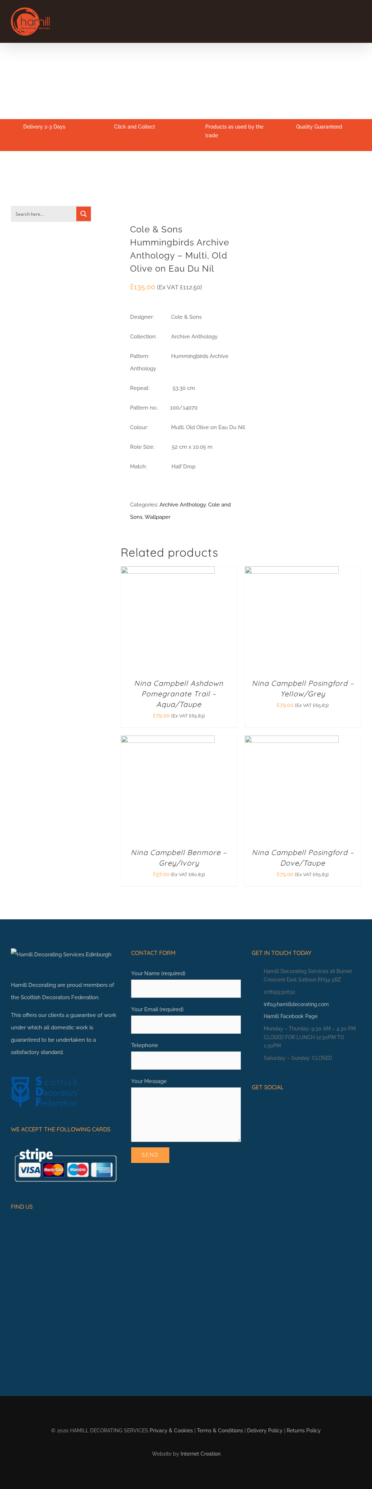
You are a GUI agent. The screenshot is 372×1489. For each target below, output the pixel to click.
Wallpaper (157, 517)
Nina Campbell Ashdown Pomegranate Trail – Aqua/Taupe (178, 694)
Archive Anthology (182, 504)
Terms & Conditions (220, 1430)
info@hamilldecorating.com (296, 1004)
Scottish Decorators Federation (59, 997)
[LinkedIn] (277, 1107)
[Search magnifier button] (83, 214)
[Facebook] (255, 1107)
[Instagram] (266, 1107)
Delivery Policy (265, 1430)
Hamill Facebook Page (291, 1016)
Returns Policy (304, 1430)
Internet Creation (201, 1454)
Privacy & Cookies (171, 1430)
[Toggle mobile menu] (358, 20)
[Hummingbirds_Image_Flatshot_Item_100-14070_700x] (178, 192)
